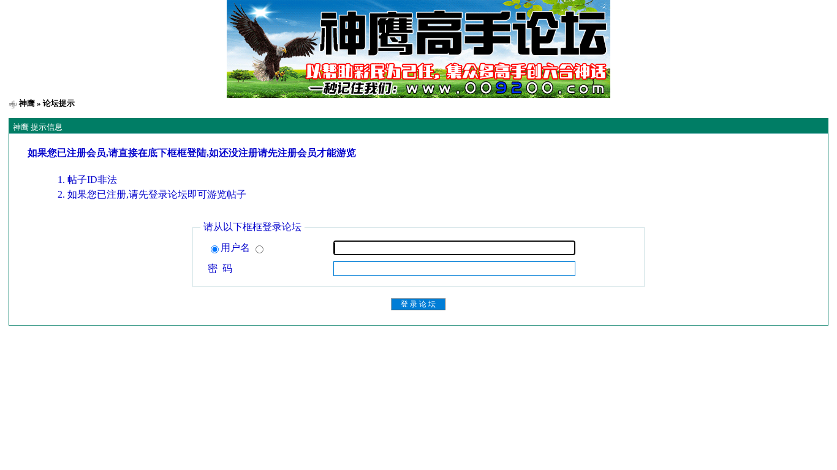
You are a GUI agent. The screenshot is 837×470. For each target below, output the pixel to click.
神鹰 (27, 103)
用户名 (236, 247)
